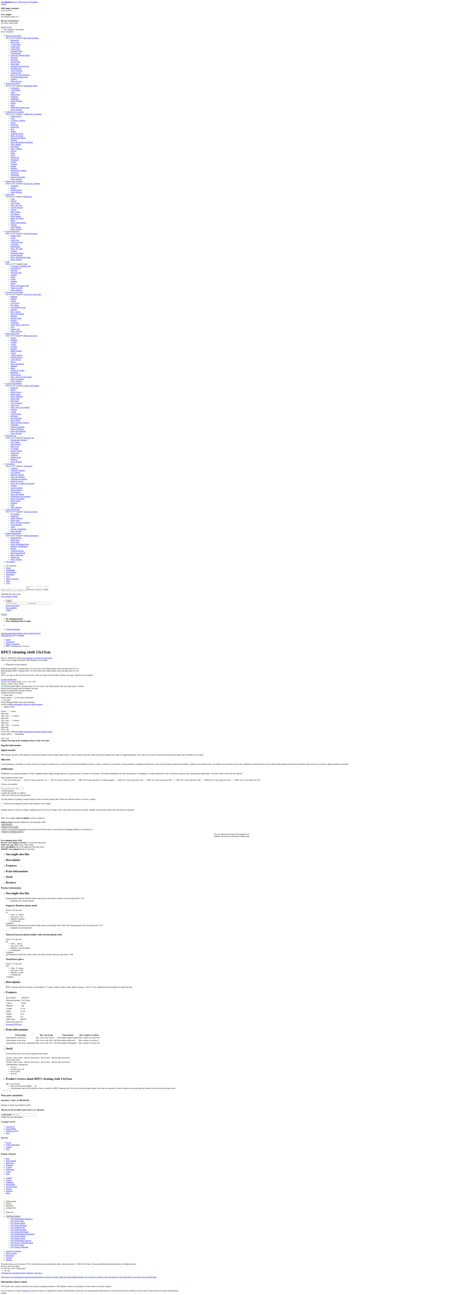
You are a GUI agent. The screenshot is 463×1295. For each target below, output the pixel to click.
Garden (13, 412)
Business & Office (13, 84)
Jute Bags (14, 60)
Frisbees (14, 410)
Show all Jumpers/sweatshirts (22, 142)
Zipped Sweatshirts (18, 177)
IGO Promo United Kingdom (22, 1243)
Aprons (13, 338)
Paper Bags (15, 64)
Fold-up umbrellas (17, 427)
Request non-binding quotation (12, 832)
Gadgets (14, 486)
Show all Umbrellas (18, 431)
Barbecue (14, 388)
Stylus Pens (15, 542)
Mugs (13, 220)
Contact (9, 1147)
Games (13, 301)
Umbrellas (14, 425)
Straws (13, 362)
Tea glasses (15, 214)
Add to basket (7, 825)
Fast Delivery (16, 268)
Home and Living (12, 333)
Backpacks (15, 40)
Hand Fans (15, 127)
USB (12, 505)
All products (10, 562)
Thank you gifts (17, 288)
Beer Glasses (15, 212)
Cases (13, 92)
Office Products (17, 101)
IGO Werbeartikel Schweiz (21, 1241)
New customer (11, 608)
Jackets (13, 131)
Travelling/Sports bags (19, 77)
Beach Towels (16, 392)
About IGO (10, 1127)
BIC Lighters (16, 312)
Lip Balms (15, 449)
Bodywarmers (16, 116)
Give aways (15, 303)
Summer (14, 281)
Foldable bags (16, 53)
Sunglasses (15, 160)
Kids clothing (16, 144)
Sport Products (16, 418)
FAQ (8, 583)
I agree (3, 1293)
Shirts (13, 153)
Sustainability (11, 1129)
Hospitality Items (17, 253)
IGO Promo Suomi (18, 1238)
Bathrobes (14, 373)
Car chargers (15, 473)
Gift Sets (14, 270)
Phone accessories (17, 499)
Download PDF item (14, 1024)
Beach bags (15, 42)
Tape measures (16, 525)
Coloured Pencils (17, 551)
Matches (14, 316)
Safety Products (17, 518)
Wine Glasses (16, 216)
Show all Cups (16, 205)
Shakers (14, 201)
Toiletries (14, 455)
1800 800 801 (6, 636)
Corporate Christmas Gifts (21, 266)
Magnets (14, 366)
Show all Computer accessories (22, 483)
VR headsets (15, 492)
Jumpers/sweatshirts (18, 138)
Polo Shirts (15, 147)
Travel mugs (15, 203)
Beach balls (15, 399)
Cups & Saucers (17, 207)
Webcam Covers (17, 481)
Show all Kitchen (17, 364)
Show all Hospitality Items (21, 257)
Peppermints (15, 247)
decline (25, 1291)
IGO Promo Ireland (13, 1216)
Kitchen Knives (17, 357)
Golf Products (16, 414)
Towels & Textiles (17, 370)
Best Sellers (28, 633)
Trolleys (14, 79)
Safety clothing (16, 149)
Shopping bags (11, 1187)
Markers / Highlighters (19, 546)
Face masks (15, 442)
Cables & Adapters (18, 470)
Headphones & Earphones (21, 496)
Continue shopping (13, 629)
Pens (7, 1159)
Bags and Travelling (13, 36)
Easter (13, 277)
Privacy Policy (11, 1253)
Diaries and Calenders (14, 181)
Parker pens (15, 540)
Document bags (17, 51)
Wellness (14, 460)
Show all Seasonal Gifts (20, 286)
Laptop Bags (15, 62)
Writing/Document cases (20, 107)
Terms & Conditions (13, 1251)
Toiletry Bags (16, 457)
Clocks (13, 344)
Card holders (15, 90)
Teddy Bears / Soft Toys (20, 325)
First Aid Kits (16, 444)
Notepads (14, 97)
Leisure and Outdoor (14, 383)
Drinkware (10, 194)
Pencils (13, 549)
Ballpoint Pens (16, 538)
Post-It (13, 103)
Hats (12, 129)
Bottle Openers (16, 351)
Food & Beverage (12, 231)
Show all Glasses (17, 218)
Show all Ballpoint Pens (20, 544)
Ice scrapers (15, 514)
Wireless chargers (17, 475)
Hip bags (14, 57)
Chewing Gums (17, 242)
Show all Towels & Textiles (21, 377)
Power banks (15, 501)
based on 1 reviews (39, 658)
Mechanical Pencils (18, 553)
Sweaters (9, 1191)
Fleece (13, 123)
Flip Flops (14, 125)
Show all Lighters (17, 314)
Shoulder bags (16, 68)
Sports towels (16, 375)
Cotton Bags (15, 49)
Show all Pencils (17, 555)
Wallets (13, 166)
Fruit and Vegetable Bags (20, 55)
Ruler (13, 105)
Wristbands (15, 175)
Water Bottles (16, 227)
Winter (13, 283)
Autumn (14, 275)
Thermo (14, 225)
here (176, 1291)
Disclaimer (10, 1256)
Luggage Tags (16, 73)
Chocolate (14, 244)
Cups (13, 199)
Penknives (14, 516)
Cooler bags (15, 47)
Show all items (16, 81)
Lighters (14, 310)
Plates (13, 368)
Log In (9, 601)
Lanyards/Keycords (18, 307)
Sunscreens (15, 453)
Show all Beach (17, 396)
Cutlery (13, 353)
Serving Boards (16, 255)
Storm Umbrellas (17, 429)
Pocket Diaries (16, 190)
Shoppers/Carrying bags (20, 66)
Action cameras (16, 488)
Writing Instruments (13, 533)
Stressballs (15, 323)
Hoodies (14, 140)
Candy (13, 238)
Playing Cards (16, 318)
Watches (14, 168)
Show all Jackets (17, 136)
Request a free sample (10, 827)
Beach (13, 390)
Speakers (14, 503)
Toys (12, 327)
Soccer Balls (15, 420)
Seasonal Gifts (16, 273)
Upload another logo (9, 679)
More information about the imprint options (26, 704)
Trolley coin (15, 329)
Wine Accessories (17, 379)
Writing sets (15, 557)
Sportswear (15, 157)
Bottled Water (16, 236)
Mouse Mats (15, 94)
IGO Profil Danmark (18, 1230)
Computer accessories (19, 479)
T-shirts (13, 162)
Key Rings (15, 305)
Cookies (14, 251)
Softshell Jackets (17, 134)
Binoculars (15, 401)
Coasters (14, 347)
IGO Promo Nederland (19, 1247)
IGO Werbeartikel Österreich (22, 1219)
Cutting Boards (16, 355)
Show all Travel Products (20, 75)
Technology (10, 464)
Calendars (14, 186)
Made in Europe (12, 579)
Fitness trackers (16, 490)
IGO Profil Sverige (18, 1228)
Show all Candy (17, 249)
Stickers (14, 320)
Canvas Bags (16, 44)
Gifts (8, 262)
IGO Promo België (18, 1223)
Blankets (14, 340)
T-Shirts (9, 1167)
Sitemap (9, 1260)
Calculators (15, 88)
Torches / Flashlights (18, 529)
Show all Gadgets (17, 494)
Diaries (13, 188)
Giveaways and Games (14, 292)
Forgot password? (12, 606)
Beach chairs (15, 394)
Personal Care (11, 436)
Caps (12, 118)
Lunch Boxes (16, 360)
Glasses (13, 210)
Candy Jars (15, 240)
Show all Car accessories (20, 407)
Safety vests (15, 520)
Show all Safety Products (20, 523)
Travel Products (17, 71)
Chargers (14, 468)
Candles (14, 342)
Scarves (14, 151)
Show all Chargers (18, 477)
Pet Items (14, 416)
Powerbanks (10, 1184)
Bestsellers (10, 574)
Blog (8, 581)
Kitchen (14, 349)
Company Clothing (18, 121)
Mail (22, 636)
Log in (9, 610)
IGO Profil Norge (17, 1245)
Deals (8, 568)
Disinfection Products (19, 440)
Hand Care (15, 446)
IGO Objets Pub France (20, 1232)
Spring (13, 279)
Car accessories (16, 403)
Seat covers (15, 405)
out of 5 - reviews (14, 2)
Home (8, 640)
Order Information (13, 1145)
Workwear (15, 173)
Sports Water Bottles (18, 223)
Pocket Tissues (16, 451)
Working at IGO (12, 1131)
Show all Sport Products (20, 423)
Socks (13, 155)
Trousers (14, 164)
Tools (13, 527)
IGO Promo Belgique (19, 1225)
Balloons (14, 297)
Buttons (14, 299)
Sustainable (10, 570)
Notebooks (15, 99)
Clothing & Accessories (15, 112)
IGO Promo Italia (17, 1221)
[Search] (25, 590)
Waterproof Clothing (18, 170)
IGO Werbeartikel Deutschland (22, 1234)
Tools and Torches (13, 509)
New (8, 577)
